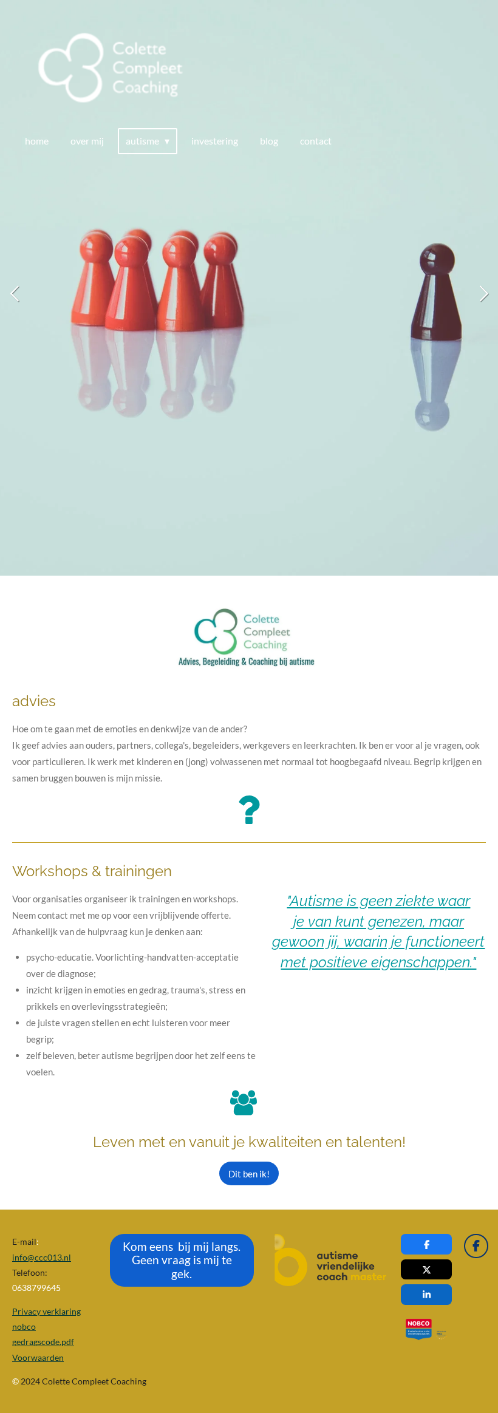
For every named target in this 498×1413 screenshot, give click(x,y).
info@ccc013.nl (41, 1257)
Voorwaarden (38, 1357)
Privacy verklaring (46, 1311)
